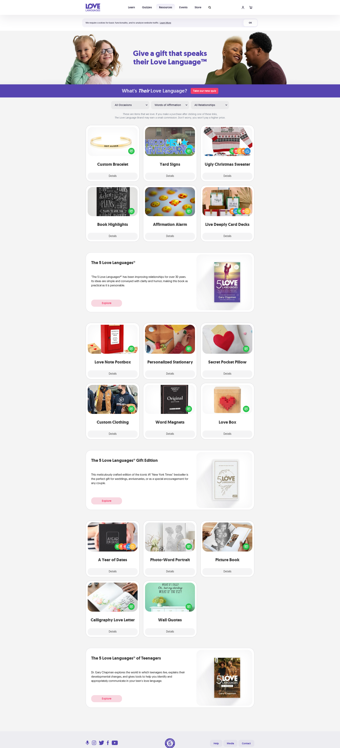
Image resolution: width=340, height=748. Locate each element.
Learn (131, 7)
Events (183, 7)
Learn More (165, 22)
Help (216, 743)
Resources (165, 7)
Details (113, 176)
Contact (246, 743)
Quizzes (147, 7)
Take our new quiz (204, 91)
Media (230, 743)
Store (198, 7)
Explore (106, 303)
